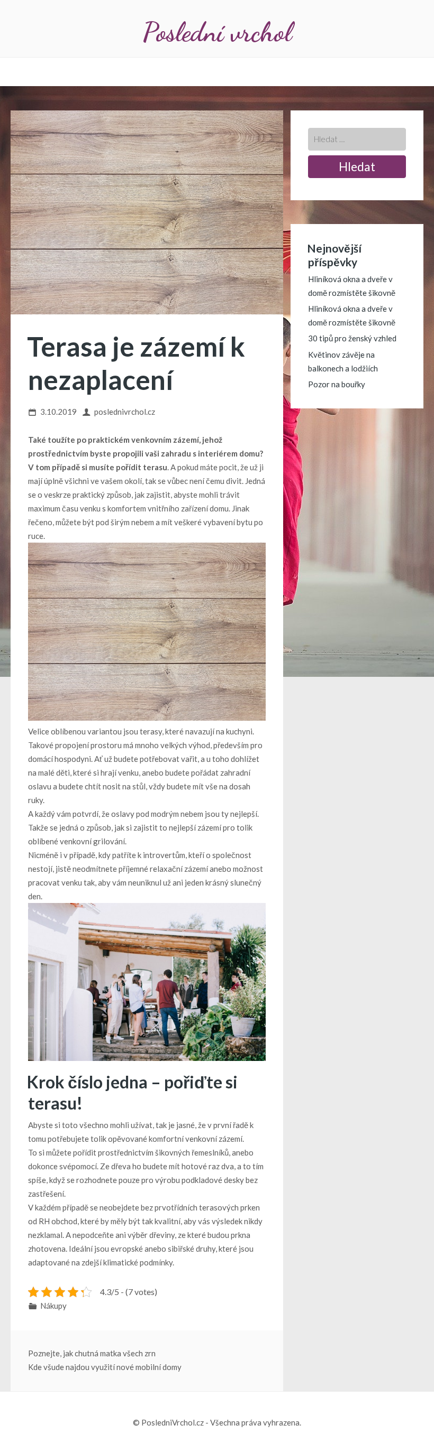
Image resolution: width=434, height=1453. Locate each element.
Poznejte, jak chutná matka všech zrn (92, 1353)
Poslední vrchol (217, 32)
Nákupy (53, 1305)
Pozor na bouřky (336, 384)
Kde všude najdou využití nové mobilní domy (105, 1367)
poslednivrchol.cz (124, 411)
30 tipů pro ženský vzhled (352, 338)
